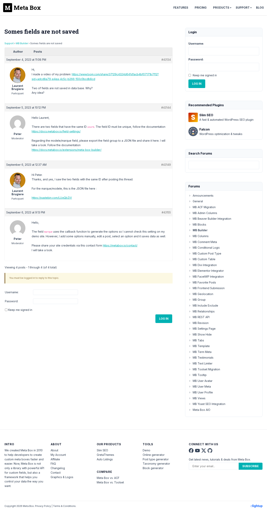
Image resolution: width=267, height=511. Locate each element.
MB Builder (22, 43)
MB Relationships (204, 311)
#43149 (166, 164)
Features (180, 7)
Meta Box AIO (201, 409)
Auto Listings (105, 459)
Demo (146, 450)
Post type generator (156, 459)
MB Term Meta (202, 352)
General (198, 201)
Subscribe (250, 466)
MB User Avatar (202, 380)
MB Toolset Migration (206, 369)
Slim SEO (102, 450)
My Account (58, 454)
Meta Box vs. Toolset (110, 482)
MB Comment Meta (205, 242)
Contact (56, 472)
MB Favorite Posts (204, 282)
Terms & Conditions (64, 506)
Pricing (201, 7)
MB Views (199, 398)
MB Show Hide (202, 334)
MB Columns (201, 236)
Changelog (58, 468)
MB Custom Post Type (207, 253)
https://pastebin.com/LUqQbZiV (52, 197)
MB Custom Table (204, 259)
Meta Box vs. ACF (108, 478)
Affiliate (55, 459)
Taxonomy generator (156, 463)
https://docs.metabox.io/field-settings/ (56, 131)
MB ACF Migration (204, 207)
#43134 (166, 59)
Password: (11, 301)
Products (221, 7)
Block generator (153, 468)
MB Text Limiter (202, 363)
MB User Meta (202, 386)
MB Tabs (198, 340)
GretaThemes (105, 454)
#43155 (166, 212)
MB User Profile (203, 392)
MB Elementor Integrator (208, 270)
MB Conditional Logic (206, 247)
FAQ (53, 463)
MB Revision (201, 323)
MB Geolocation (203, 294)
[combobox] (223, 165)
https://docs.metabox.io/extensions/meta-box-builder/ (66, 149)
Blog (260, 7)
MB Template (201, 346)
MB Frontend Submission (209, 288)
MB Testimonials (203, 357)
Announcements (203, 195)
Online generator (154, 454)
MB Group (199, 299)
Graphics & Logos (62, 477)
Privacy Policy (43, 506)
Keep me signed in (20, 309)
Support (243, 7)
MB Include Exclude (205, 305)
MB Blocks (199, 224)
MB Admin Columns (205, 213)
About (54, 450)
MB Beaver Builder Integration (212, 218)
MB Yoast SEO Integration (209, 404)
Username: (12, 292)
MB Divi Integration (205, 265)
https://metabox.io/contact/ (120, 245)
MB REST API (201, 317)
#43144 (166, 107)
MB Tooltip (200, 375)
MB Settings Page (204, 328)
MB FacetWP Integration (208, 276)
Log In (163, 318)
